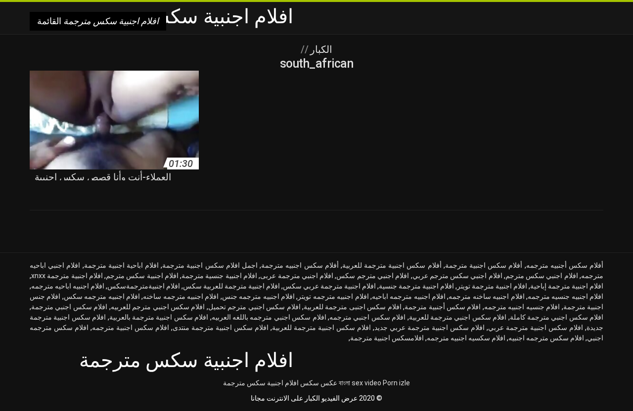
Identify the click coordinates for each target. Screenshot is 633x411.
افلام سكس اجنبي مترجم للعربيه (158, 307)
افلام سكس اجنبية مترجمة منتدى (221, 327)
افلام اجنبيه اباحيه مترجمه (67, 286)
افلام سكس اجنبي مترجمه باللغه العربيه (269, 317)
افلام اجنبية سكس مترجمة (261, 383)
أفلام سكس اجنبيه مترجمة (300, 265)
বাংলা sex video (360, 383)
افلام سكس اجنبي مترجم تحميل (254, 307)
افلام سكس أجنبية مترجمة (443, 307)
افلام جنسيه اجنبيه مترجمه (522, 307)
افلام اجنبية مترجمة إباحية (566, 286)
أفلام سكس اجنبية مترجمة (484, 265)
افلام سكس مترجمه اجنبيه (546, 338)
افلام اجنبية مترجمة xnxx (67, 276)
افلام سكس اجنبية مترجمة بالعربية (159, 317)
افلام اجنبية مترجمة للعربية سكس (231, 286)
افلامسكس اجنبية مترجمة (387, 338)
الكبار (320, 49)
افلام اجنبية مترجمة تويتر (492, 286)
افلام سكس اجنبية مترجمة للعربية (321, 327)
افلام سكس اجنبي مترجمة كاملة (557, 317)
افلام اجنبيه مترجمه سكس (102, 296)
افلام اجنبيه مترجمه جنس (258, 296)
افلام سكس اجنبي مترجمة (69, 307)
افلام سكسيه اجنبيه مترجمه (466, 338)
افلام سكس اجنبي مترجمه (367, 317)
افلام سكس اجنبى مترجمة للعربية (353, 307)
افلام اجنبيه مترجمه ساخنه (181, 296)
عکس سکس (318, 383)
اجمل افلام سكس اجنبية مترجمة (210, 265)
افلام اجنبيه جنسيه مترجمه (565, 296)
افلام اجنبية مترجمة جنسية (416, 286)
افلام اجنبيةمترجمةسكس (143, 286)
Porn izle (396, 383)
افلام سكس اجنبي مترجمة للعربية (458, 317)
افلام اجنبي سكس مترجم (541, 276)
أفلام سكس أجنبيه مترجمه (565, 265)
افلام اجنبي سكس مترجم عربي (457, 276)
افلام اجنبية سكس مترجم (142, 276)
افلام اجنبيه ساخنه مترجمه (486, 296)
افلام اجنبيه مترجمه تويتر (333, 296)
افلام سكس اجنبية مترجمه (130, 327)
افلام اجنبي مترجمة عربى (296, 276)
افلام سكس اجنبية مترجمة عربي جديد (429, 327)
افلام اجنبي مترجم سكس (372, 276)
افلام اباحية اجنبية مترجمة (121, 265)
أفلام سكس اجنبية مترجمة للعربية (392, 265)
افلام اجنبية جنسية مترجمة (219, 276)
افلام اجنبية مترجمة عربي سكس (329, 286)
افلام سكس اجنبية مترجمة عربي (535, 327)
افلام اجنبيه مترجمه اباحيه (409, 296)
